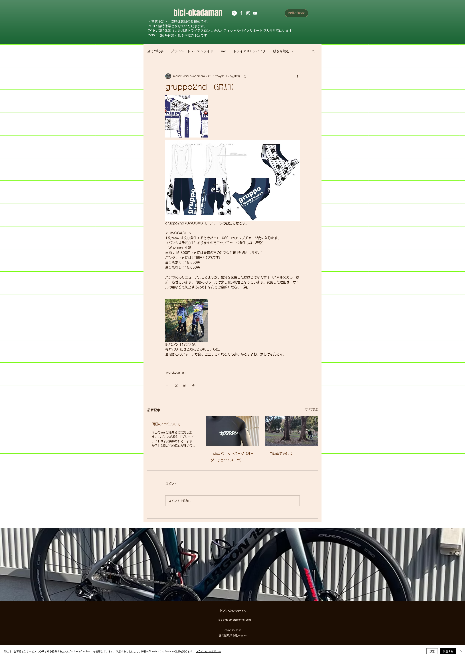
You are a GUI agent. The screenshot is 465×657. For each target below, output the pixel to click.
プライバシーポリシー (208, 651)
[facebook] (241, 13)
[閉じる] (460, 651)
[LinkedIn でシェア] (185, 385)
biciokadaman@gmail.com (235, 619)
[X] (234, 13)
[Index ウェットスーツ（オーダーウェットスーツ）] (232, 431)
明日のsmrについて (166, 424)
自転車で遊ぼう (281, 453)
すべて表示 (311, 409)
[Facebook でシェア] (167, 385)
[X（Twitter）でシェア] (176, 385)
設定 (432, 651)
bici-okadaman (197, 13)
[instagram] (248, 13)
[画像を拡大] (186, 116)
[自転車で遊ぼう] (291, 431)
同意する (448, 651)
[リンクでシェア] (193, 385)
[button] (313, 51)
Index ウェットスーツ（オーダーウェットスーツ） (232, 457)
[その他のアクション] (297, 76)
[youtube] (255, 13)
